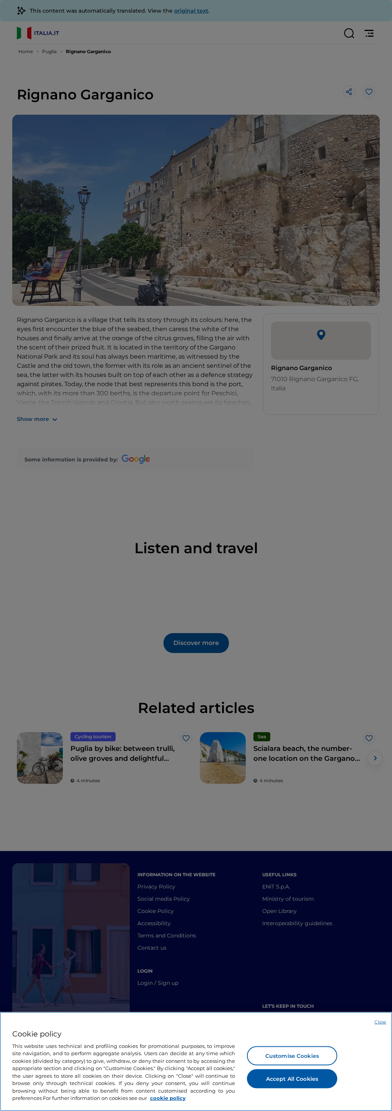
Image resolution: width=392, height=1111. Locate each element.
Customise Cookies (292, 1055)
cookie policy (168, 1098)
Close (380, 1022)
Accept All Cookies (292, 1078)
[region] (196, 1061)
